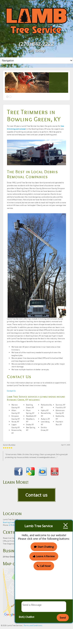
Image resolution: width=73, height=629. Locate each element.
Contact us (36, 495)
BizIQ (22, 617)
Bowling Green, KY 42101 (13, 522)
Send (63, 617)
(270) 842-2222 (36, 43)
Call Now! (45, 566)
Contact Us (11, 391)
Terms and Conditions (33, 625)
